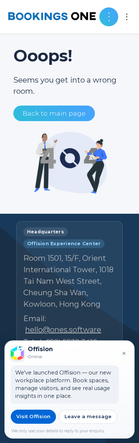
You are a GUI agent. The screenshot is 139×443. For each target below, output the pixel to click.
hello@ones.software (63, 329)
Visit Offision (33, 416)
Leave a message (88, 416)
